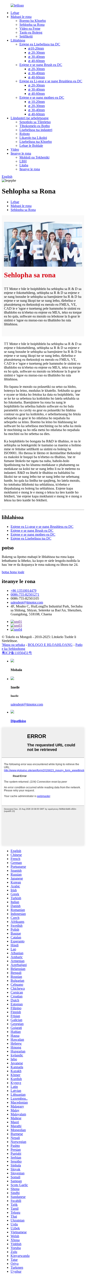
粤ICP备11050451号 (17, 653)
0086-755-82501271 (25, 594)
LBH (23, 161)
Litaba (23, 165)
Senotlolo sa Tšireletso (35, 122)
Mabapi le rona (21, 17)
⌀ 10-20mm (36, 102)
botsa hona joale (13, 572)
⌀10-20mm (36, 48)
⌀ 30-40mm (36, 57)
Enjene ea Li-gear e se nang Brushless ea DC (50, 81)
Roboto (24, 134)
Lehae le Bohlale (31, 145)
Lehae (15, 13)
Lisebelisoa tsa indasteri (35, 130)
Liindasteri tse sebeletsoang (30, 118)
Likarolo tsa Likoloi (33, 138)
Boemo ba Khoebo (32, 20)
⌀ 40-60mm (36, 61)
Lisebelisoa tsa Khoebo (35, 141)
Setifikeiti (26, 36)
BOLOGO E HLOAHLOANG (50, 645)
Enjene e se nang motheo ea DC (41, 97)
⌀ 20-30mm (36, 52)
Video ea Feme (29, 28)
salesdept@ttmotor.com (27, 602)
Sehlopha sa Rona (32, 24)
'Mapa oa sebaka (13, 645)
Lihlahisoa (18, 40)
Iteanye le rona (21, 153)
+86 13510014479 (23, 590)
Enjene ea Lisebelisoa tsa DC (39, 44)
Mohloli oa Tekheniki (34, 157)
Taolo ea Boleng (30, 32)
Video (15, 149)
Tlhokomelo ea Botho (34, 126)
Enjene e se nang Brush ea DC (40, 65)
